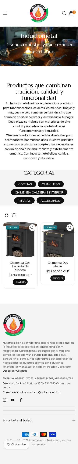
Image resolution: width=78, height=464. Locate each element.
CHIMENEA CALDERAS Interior (39, 192)
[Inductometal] (39, 13)
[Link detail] (4, 400)
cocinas (25, 184)
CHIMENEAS (51, 184)
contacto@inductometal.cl (31, 392)
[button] (32, 227)
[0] (71, 13)
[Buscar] (64, 13)
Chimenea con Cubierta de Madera (20, 266)
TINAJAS (24, 200)
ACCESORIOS (50, 200)
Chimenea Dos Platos (58, 264)
